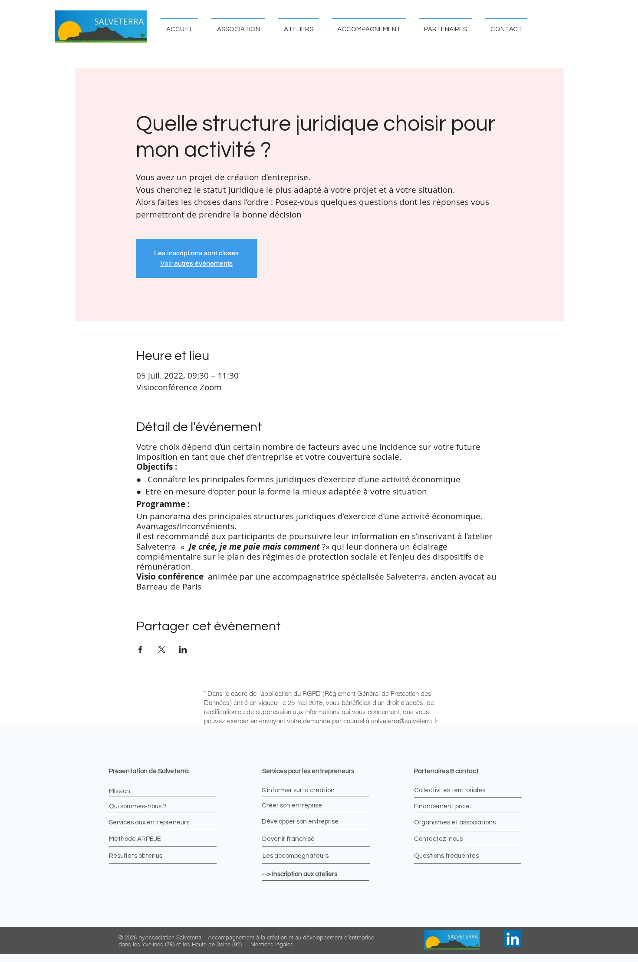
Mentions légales (271, 944)
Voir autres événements (196, 263)
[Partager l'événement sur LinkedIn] (183, 649)
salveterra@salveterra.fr (404, 721)
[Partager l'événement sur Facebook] (140, 649)
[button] (238, 25)
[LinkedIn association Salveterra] (512, 938)
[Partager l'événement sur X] (162, 649)
